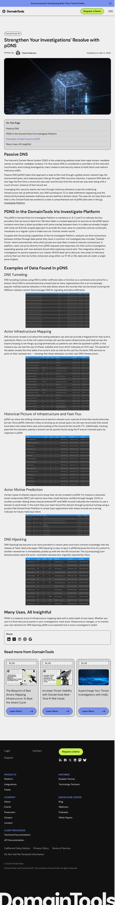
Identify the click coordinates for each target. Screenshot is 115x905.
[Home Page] (18, 11)
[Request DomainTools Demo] (92, 11)
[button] (110, 3)
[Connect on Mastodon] (80, 760)
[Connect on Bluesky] (84, 760)
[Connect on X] (70, 760)
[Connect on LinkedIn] (75, 760)
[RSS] (60, 760)
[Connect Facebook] (65, 760)
